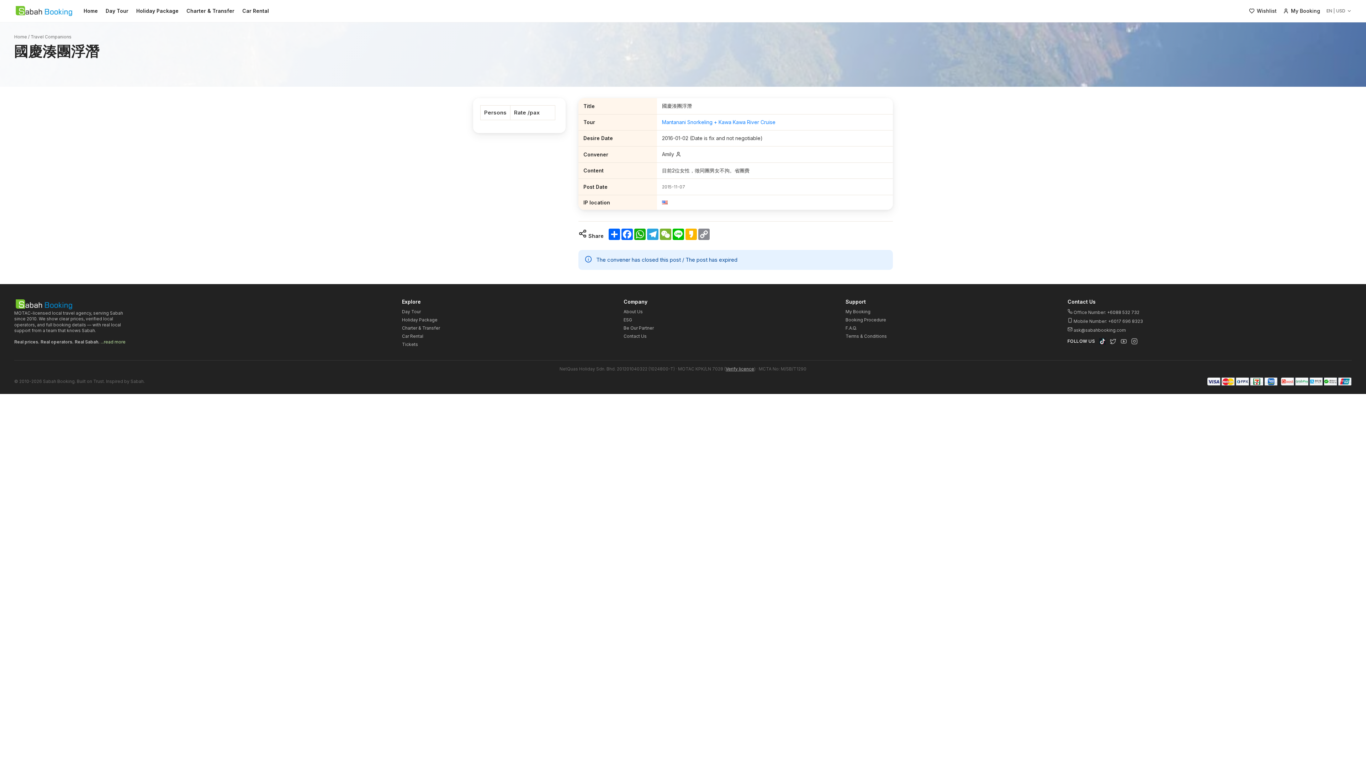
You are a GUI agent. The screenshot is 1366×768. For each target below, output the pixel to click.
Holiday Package (157, 11)
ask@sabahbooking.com (1100, 330)
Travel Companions (51, 36)
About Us (633, 311)
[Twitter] (1113, 341)
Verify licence (740, 369)
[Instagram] (1134, 341)
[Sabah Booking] (44, 11)
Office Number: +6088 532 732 (1106, 312)
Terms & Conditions (866, 336)
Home (91, 11)
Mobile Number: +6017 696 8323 (1108, 321)
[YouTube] (1124, 341)
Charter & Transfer (210, 11)
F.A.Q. (851, 328)
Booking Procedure (866, 319)
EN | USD (1336, 11)
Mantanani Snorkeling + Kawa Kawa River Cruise (718, 122)
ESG (628, 319)
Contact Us (635, 336)
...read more (113, 342)
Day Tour (117, 11)
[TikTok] (1102, 341)
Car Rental (255, 11)
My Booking (858, 311)
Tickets (410, 344)
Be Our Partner (639, 328)
